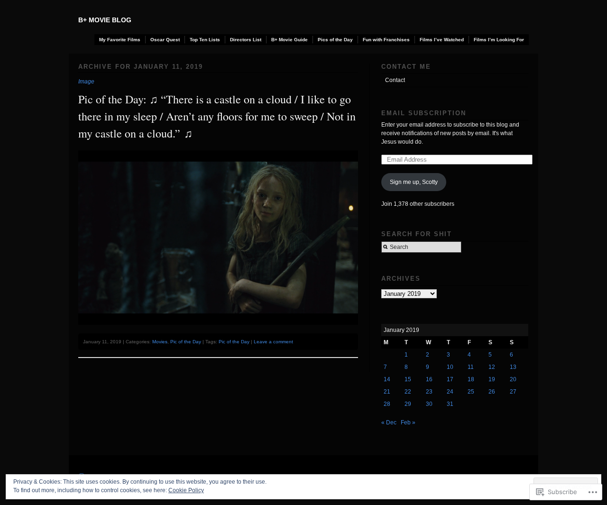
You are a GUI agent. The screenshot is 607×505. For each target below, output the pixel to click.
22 (408, 391)
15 (408, 379)
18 (471, 379)
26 (491, 391)
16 (429, 379)
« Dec (388, 422)
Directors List (245, 39)
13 (513, 367)
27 (513, 391)
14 (387, 379)
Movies (159, 341)
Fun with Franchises (386, 39)
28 (387, 404)
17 (450, 379)
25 (471, 391)
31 (450, 404)
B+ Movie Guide (289, 39)
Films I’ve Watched (442, 39)
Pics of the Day (335, 39)
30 (429, 404)
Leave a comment (273, 341)
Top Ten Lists (205, 39)
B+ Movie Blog (104, 20)
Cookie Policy (186, 490)
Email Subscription (423, 113)
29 (408, 404)
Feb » (408, 422)
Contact (395, 80)
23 (429, 391)
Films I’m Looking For (499, 39)
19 (491, 379)
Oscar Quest (165, 39)
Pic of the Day (185, 341)
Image (86, 81)
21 (387, 391)
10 (450, 367)
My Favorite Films (119, 39)
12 (491, 367)
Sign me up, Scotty (414, 182)
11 (471, 367)
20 (513, 379)
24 (450, 391)
